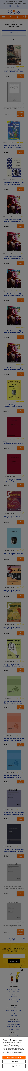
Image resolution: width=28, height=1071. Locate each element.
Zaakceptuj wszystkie (14, 1057)
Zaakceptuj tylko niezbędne (14, 1066)
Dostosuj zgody (14, 1061)
